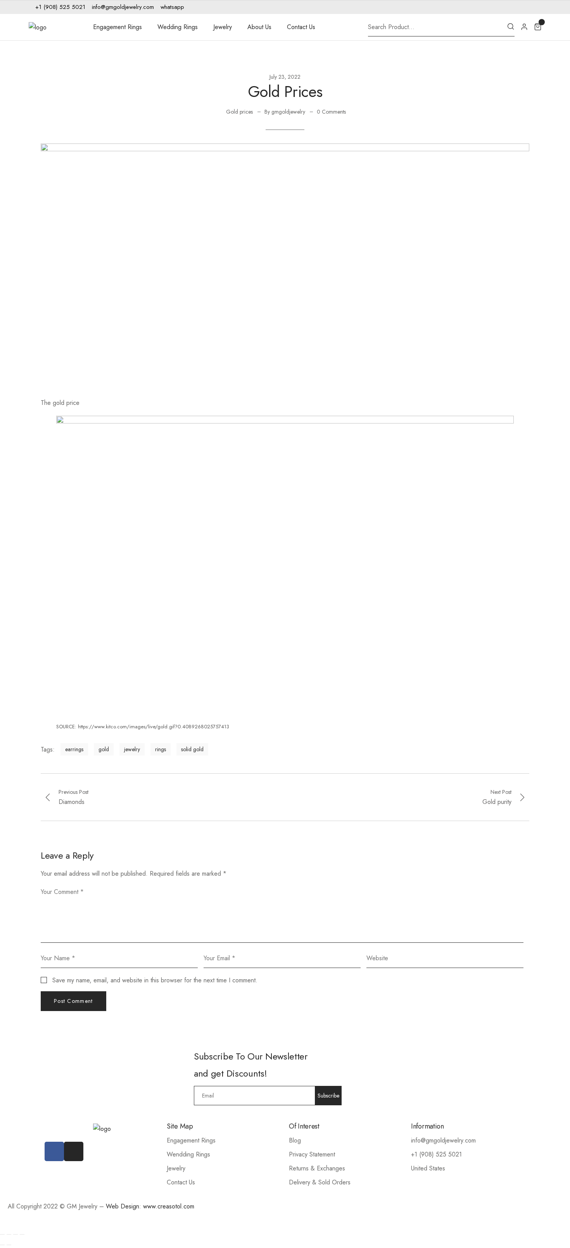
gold (103, 749)
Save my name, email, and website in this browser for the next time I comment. (154, 980)
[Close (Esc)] (2, 1234)
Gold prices (239, 112)
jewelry (132, 749)
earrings (74, 749)
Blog (295, 1140)
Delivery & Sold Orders (320, 1182)
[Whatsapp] (536, 7)
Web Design (122, 1206)
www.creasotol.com (168, 1206)
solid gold (192, 749)
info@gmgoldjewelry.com (443, 1140)
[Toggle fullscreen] (15, 1234)
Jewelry (222, 26)
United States (428, 1168)
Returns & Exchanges (317, 1168)
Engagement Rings (117, 26)
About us (259, 26)
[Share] (9, 1234)
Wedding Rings (177, 26)
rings (160, 749)
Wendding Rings (188, 1154)
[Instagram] (524, 7)
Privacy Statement (312, 1154)
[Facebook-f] (512, 7)
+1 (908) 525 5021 (436, 1154)
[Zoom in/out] (22, 1234)
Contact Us (301, 26)
